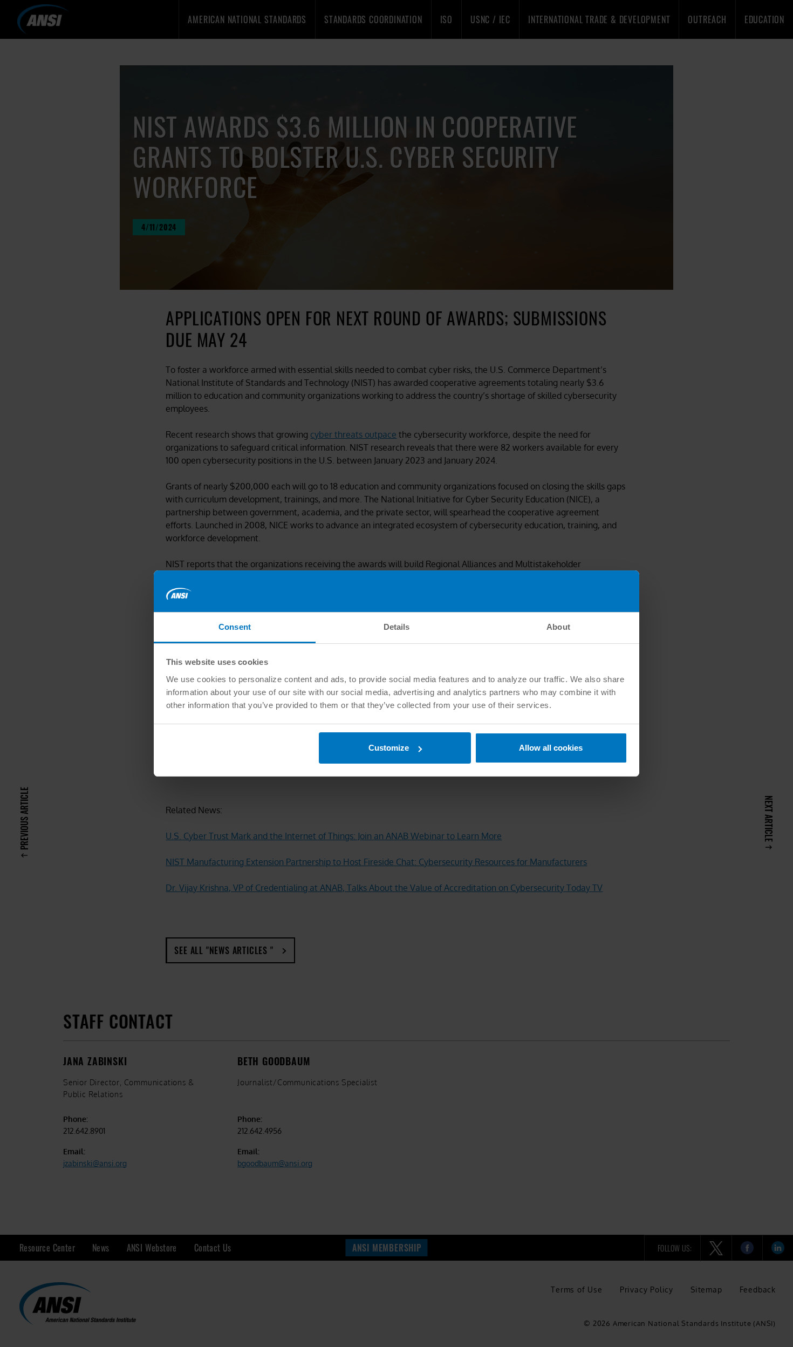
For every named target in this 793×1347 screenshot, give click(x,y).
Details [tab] (397, 626)
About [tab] (558, 626)
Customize (388, 747)
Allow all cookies (551, 747)
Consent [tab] (234, 626)
